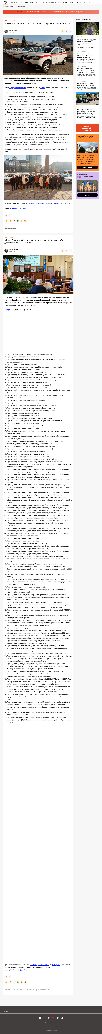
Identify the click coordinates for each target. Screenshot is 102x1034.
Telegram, (41, 203)
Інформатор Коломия (17, 88)
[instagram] (62, 1018)
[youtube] (53, 1018)
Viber (47, 203)
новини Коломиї (18, 989)
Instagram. (56, 203)
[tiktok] (58, 1018)
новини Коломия (10, 228)
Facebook (33, 203)
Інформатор (9, 309)
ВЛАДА (65, 2)
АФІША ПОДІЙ (87, 167)
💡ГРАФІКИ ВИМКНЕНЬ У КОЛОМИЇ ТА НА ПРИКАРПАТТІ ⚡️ (44, 12)
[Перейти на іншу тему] (89, 2)
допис (42, 88)
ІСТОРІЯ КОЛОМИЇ (29, 2)
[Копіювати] (70, 31)
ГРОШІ (71, 2)
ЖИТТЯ (59, 2)
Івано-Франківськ (48, 1026)
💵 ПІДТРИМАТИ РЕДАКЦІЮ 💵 (75, 12)
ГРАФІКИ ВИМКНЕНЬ (16, 2)
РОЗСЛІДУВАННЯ (51, 2)
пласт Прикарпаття (44, 989)
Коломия (7, 989)
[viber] (49, 1018)
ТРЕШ (76, 2)
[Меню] (98, 2)
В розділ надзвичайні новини (87, 128)
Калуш (56, 1026)
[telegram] (44, 1018)
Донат (87, 195)
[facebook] (40, 1018)
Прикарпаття (31, 989)
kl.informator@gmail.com (19, 208)
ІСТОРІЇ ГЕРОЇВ (40, 2)
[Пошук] (93, 2)
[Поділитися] (66, 31)
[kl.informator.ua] (5, 2)
